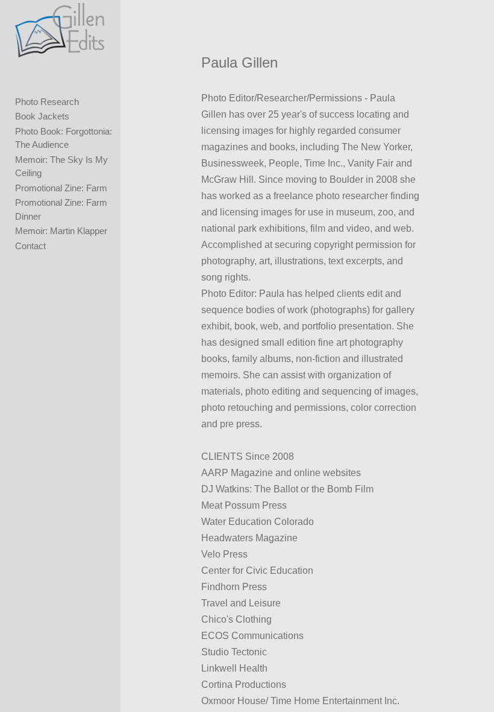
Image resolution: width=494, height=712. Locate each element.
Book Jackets (42, 116)
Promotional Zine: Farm (61, 188)
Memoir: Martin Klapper (61, 231)
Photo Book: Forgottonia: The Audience (63, 138)
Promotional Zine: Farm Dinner (61, 209)
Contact (30, 246)
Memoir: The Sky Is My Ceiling (61, 166)
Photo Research (47, 102)
